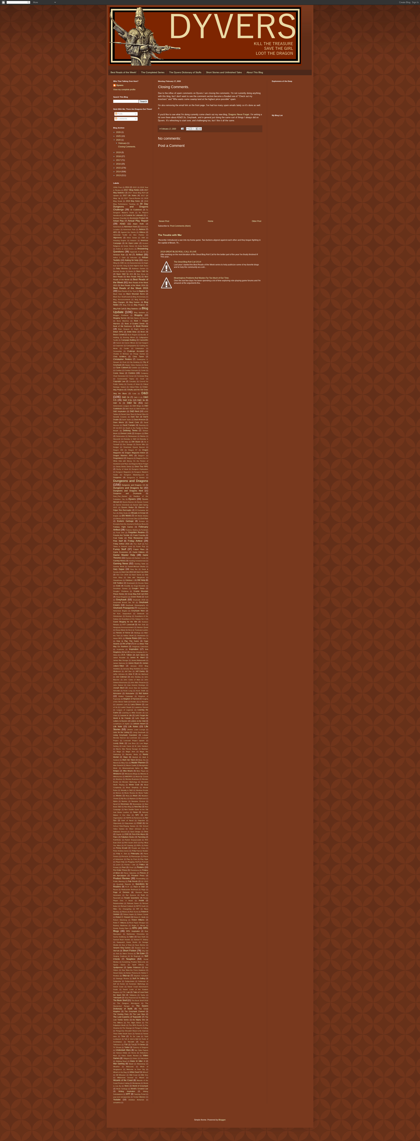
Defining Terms (130, 430)
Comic (143, 370)
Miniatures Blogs (131, 774)
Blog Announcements (121, 299)
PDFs (139, 845)
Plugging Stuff (133, 862)
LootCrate (133, 738)
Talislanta (132, 995)
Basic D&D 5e (142, 271)
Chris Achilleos (119, 357)
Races (115, 889)
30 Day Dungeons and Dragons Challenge (130, 206)
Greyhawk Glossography (135, 605)
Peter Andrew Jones (121, 851)
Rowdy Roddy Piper (121, 928)
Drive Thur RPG (141, 466)
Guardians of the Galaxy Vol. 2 (134, 619)
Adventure (117, 227)
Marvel (115, 763)
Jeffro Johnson (119, 674)
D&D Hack (129, 409)
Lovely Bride (118, 743)
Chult (124, 362)
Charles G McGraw (121, 354)
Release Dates (133, 903)
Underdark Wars (123, 1050)
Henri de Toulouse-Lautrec (138, 630)
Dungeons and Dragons (130, 481)
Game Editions (139, 552)
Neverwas (125, 804)
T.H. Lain (126, 992)
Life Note (117, 726)
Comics (131, 373)
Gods (118, 586)
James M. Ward (137, 657)
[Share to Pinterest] (200, 128)
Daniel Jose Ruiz (127, 414)
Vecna (133, 1053)
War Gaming (119, 1064)
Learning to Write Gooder (132, 713)
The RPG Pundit (135, 1025)
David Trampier (129, 425)
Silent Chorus (128, 953)
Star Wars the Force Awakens (133, 970)
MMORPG (129, 776)
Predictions (135, 870)
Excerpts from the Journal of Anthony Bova (129, 524)
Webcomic (130, 1066)
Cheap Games (139, 354)
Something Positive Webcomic (133, 962)
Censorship (117, 351)
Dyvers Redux (127, 507)
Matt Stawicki (118, 765)
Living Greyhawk (139, 732)
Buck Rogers (132, 335)
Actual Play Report (138, 220)
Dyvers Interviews (122, 505)
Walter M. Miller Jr (137, 1061)
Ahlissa (142, 232)
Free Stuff (118, 541)
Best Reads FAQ (134, 277)
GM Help (141, 580)
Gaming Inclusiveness (137, 561)
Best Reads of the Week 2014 (133, 285)
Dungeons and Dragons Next (128, 491)
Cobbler (134, 368)
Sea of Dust (127, 945)
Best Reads (118, 277)
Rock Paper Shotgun (137, 923)
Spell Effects (138, 965)
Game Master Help (124, 555)
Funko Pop (140, 546)
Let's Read (140, 718)
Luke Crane (126, 746)
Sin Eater (140, 953)
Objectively (117, 823)
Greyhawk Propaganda (123, 608)
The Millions (118, 1023)
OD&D (139, 823)
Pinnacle (125, 856)
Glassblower (117, 580)
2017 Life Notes (129, 195)
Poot (124, 867)
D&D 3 (136, 397)
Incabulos (120, 649)
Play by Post (132, 859)
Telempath (117, 998)
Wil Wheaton (121, 1075)
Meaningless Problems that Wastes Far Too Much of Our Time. (201, 278)
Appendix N (134, 252)
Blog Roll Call (118, 309)
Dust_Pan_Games (120, 496)
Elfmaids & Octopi (138, 513)
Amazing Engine (119, 240)
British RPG (118, 332)
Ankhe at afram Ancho (125, 249)
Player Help (120, 862)
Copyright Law (119, 381)
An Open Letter (131, 243)
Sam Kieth (141, 937)
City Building (134, 362)
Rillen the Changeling (122, 909)
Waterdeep (141, 1064)
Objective (141, 820)
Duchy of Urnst (122, 469)
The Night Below (134, 1023)
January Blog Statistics (131, 669)
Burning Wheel (129, 337)
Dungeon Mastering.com (134, 475)
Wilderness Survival (125, 1077)
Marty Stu (142, 760)
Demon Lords (126, 433)
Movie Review (129, 793)
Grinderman (117, 616)
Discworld (116, 439)
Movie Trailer (143, 793)
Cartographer (131, 346)
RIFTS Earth (141, 906)
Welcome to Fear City (135, 1069)
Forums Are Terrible (121, 535)
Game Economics (120, 552)
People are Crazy (138, 848)
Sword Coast (118, 987)
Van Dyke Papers (141, 1050)
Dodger (116, 447)
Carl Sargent (143, 343)
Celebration (139, 348)
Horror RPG (117, 638)
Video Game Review (129, 1055)
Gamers (129, 558)
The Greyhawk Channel (135, 1011)
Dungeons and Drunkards (127, 493)
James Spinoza (119, 663)
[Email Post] (182, 129)
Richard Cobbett (127, 906)
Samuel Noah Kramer (121, 939)
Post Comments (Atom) (180, 226)
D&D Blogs (137, 406)
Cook (142, 379)
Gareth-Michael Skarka (136, 566)
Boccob (145, 318)
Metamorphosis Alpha (131, 768)
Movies (119, 796)
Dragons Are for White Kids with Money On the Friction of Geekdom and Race (130, 461)
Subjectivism (129, 981)
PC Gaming (128, 845)
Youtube (117, 1100)
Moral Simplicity (132, 787)
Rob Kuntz (134, 912)
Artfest (139, 254)
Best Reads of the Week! (123, 72)
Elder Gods (123, 513)
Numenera (138, 818)
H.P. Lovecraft (128, 624)
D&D (144, 393)
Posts (119, 114)
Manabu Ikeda (132, 754)
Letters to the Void (138, 721)
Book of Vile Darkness (122, 326)
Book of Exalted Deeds (135, 324)
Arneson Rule (119, 255)
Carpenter (119, 346)
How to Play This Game (127, 641)
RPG (134, 928)
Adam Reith (138, 224)
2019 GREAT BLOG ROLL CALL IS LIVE (178, 252)
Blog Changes (119, 302)
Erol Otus (144, 518)
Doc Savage (128, 444)
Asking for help (131, 260)
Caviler (126, 348)
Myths (115, 801)
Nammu (124, 801)
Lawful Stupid (126, 707)
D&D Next (134, 411)
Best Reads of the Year (127, 291)
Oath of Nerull (127, 820)
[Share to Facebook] (197, 128)
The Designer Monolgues (128, 1003)
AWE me (123, 263)
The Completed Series (152, 72)
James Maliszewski (138, 660)
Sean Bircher (140, 945)
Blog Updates (139, 312)
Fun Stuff (137, 544)
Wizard (141, 1077)
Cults (134, 393)
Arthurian (133, 257)
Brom (143, 332)
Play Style (144, 859)
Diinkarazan (132, 436)
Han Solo (141, 624)
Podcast (145, 862)
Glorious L (130, 580)
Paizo (115, 837)
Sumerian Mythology (137, 984)
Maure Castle (131, 765)
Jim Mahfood (143, 674)
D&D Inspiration (119, 411)
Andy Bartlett (143, 246)
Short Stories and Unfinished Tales (224, 72)
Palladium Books (127, 837)
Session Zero (140, 948)
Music (135, 796)
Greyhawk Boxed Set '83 (124, 602)
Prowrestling (140, 878)
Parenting (141, 837)
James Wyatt (133, 663)
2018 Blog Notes (133, 201)
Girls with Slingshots (136, 577)
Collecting (144, 368)
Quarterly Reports (123, 884)
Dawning (142, 425)
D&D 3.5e (127, 400)
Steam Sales (118, 973)
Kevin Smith (140, 691)
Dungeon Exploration (140, 469)
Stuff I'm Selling (138, 978)
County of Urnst (133, 384)
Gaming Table (140, 564)
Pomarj (115, 867)
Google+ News (138, 588)
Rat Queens (131, 895)
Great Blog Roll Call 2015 (138, 594)
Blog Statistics (132, 309)
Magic (119, 751)
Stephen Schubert (141, 976)
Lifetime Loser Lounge (136, 729)
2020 (118, 140)
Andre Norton (129, 246)
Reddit (141, 900)
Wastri (131, 1064)
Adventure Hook (130, 227)
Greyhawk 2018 (139, 600)
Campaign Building (128, 340)
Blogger (222, 1120)
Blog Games (134, 302)
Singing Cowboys (120, 956)
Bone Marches (123, 321)
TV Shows (117, 1047)
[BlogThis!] (190, 128)
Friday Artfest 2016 (121, 544)
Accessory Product (137, 218)
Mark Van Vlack (128, 760)
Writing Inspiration (126, 1091)
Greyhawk (121, 599)
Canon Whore (130, 343)
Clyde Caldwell (122, 368)
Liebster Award (139, 724)
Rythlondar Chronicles (136, 934)
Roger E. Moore (138, 925)
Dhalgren (138, 433)
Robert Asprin (128, 914)
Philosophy (135, 854)
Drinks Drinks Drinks (123, 466)
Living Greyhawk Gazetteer (125, 735)
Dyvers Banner (128, 502)
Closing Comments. (127, 147)
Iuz (125, 652)
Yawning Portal (140, 1094)
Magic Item (130, 751)
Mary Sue (124, 763)
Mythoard (142, 798)
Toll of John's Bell (131, 1039)
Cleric (146, 365)
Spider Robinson (134, 967)
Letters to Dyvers (120, 721)
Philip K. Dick (121, 854)
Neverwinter (137, 804)
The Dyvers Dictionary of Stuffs (185, 72)
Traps (142, 1042)
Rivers (124, 912)
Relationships (118, 903)
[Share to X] (194, 128)
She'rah (116, 951)
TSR (126, 1045)
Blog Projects (139, 305)
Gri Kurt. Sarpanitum (122, 613)
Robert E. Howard (123, 917)
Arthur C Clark (119, 257)
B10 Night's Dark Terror (139, 266)
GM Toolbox (118, 583)
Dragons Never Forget (238, 114)
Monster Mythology (129, 782)
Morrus (118, 793)
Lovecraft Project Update (134, 740)
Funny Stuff (119, 549)
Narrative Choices (138, 801)
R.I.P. (127, 887)
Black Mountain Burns (135, 294)
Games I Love (140, 558)
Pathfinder (117, 840)
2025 (118, 136)
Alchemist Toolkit (120, 235)
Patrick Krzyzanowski (133, 840)
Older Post (256, 221)
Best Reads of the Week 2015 (130, 288)
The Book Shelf (120, 1000)
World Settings (121, 1089)
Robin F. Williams (119, 923)
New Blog (127, 807)
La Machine (143, 702)
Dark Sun (135, 417)
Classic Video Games (133, 365)
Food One (120, 532)
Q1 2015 (144, 881)
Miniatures (117, 774)
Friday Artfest (135, 540)
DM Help (124, 442)
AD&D (122, 224)
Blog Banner (140, 299)
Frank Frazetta (139, 535)
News (135, 812)
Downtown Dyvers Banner (134, 447)
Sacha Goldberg (119, 937)
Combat (119, 370)
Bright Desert (139, 329)
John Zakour (118, 685)
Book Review (142, 326)
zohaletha (117, 1102)
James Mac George (120, 660)
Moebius (119, 779)
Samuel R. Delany (141, 939)
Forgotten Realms (136, 532)
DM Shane (136, 442)
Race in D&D (139, 887)
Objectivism (129, 823)
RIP (137, 909)
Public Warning (119, 881)
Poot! (131, 867)
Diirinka (143, 436)
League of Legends (124, 710)
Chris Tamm (138, 357)
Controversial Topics (125, 379)
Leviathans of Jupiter (121, 724)
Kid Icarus (143, 693)
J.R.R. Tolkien (126, 655)
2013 (118, 175)
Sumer (122, 984)
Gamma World (118, 566)
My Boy (124, 798)
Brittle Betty (132, 332)
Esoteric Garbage (125, 521)
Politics (142, 865)
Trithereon (117, 1045)
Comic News (118, 373)
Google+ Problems (120, 591)
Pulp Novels (133, 881)
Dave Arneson (139, 420)
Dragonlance (118, 458)
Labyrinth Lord (121, 704)
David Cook (134, 422)
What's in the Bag (120, 1072)
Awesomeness (135, 263)
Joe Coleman (121, 677)
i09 (135, 644)
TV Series (141, 1045)
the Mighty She (139, 1020)
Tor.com (131, 1042)
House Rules (131, 638)
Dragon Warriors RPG (123, 455)
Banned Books (119, 271)
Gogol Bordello (140, 586)
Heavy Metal (120, 630)
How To (145, 638)
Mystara (133, 798)
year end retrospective (121, 1097)
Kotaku (133, 702)
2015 (118, 168)
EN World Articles (141, 516)
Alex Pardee (138, 235)
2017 (118, 160)
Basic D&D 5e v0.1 (124, 274)
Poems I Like (129, 865)
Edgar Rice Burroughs (122, 510)
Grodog (128, 616)
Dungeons (117, 477)
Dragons (130, 458)
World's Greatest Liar (139, 1089)
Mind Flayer (140, 771)
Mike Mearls (128, 771)
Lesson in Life (126, 715)
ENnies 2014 (121, 518)
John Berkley (136, 677)
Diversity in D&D (130, 439)
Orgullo (118, 834)
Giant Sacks (136, 575)
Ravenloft (116, 898)
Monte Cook (134, 785)
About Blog (255, 72)
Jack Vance (140, 655)
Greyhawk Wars (138, 611)
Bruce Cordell (118, 335)
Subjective (117, 981)
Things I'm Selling (141, 1028)
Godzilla (127, 586)
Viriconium (144, 1058)
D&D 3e (141, 400)
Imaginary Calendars (140, 646)
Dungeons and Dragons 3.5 (133, 485)
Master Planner (138, 762)
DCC (120, 428)
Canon (118, 343)
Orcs (146, 832)
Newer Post (164, 221)
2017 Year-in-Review (132, 198)
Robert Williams (138, 920)
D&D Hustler (141, 409)
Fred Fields (118, 538)
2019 (118, 152)
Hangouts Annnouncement (123, 627)
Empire (115, 516)
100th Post (117, 187)
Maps (125, 757)
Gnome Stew (143, 583)
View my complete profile (124, 89)
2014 (118, 171)
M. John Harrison (141, 746)
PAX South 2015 (130, 843)
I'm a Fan (127, 644)
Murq (127, 796)
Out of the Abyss (138, 834)
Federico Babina (132, 530)
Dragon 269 (118, 450)
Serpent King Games (122, 948)
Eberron (141, 507)
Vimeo (135, 1058)
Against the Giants (128, 232)
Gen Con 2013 (127, 572)
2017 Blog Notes (131, 190)
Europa (142, 521)
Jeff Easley (140, 671)
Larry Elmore (136, 704)
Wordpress (136, 1083)
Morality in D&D (127, 790)
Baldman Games (138, 268)
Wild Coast (133, 1075)
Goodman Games (120, 588)
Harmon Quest (142, 627)
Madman (145, 749)
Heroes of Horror (123, 633)
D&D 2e (125, 397)
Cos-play (132, 381)
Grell (146, 597)
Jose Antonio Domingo (136, 685)
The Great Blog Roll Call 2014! (187, 262)
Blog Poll (126, 305)
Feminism (144, 530)
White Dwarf (134, 1072)
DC (114, 428)
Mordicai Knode (142, 790)
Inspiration (133, 649)
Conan (131, 376)
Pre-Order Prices (120, 870)
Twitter (127, 1047)
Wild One (144, 1075)
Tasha (143, 995)
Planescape (135, 856)
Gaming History (119, 561)
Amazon (133, 240)
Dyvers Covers (142, 502)
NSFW (128, 818)
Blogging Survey (119, 318)
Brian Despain (124, 329)
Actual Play (118, 221)
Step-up (126, 975)
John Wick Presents (138, 682)
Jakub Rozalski (119, 657)
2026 (118, 132)
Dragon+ (141, 455)
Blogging (138, 315)
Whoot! (145, 1072)
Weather (116, 1066)
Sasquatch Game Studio (127, 942)
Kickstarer (117, 693)
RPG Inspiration (133, 931)
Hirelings (137, 633)
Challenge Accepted (135, 351)
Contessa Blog (142, 376)
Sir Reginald (135, 956)
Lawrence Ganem (141, 707)
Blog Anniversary (139, 297)
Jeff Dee (128, 671)
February (122, 143)
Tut (132, 1045)
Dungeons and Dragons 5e (128, 487)
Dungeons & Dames (136, 477)
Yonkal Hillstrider (139, 1097)
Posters (140, 867)
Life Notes (133, 726)
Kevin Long (127, 691)
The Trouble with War (170, 235)
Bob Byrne (134, 318)
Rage (143, 889)
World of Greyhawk (140, 1086)
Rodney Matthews (120, 925)
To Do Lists (135, 1036)
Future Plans (138, 549)
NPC (137, 815)
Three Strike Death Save (122, 1034)
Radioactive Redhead (129, 889)
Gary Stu (134, 569)
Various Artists (121, 1053)
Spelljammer (118, 967)
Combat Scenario (131, 370)
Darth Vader (126, 420)
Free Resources (135, 538)
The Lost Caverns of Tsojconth (127, 1017)
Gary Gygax (118, 569)
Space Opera (119, 965)
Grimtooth (140, 613)
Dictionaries (120, 436)
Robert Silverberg (120, 920)
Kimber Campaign (125, 696)
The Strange (127, 1028)
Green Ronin (136, 597)
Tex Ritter (142, 998)
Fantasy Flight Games (123, 527)
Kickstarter (130, 693)
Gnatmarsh (131, 583)
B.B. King (123, 266)
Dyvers (119, 85)
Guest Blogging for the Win (125, 622)
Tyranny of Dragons (140, 1047)
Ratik (143, 895)
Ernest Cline (133, 518)
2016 (118, 164)
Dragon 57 (132, 450)
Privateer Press (138, 876)
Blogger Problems (120, 315)
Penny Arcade (121, 848)
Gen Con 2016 (122, 575)
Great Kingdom (122, 597)
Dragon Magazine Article (135, 453)
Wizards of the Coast (123, 1080)
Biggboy (142, 291)
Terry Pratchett (130, 998)
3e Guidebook (136, 210)
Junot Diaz (133, 688)
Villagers (126, 1058)
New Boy (138, 807)
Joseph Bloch (119, 688)
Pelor (146, 845)
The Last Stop (139, 1014)
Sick (117, 953)
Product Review (121, 878)
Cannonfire (143, 340)
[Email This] (187, 128)
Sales (131, 937)
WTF (128, 1094)
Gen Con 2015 (142, 572)
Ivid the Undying (136, 652)
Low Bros (132, 743)
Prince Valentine (130, 873)
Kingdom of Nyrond (131, 699)
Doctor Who (140, 444)
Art (130, 255)
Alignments (117, 238)
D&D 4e (117, 403)
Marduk (135, 757)
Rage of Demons (121, 892)
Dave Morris (118, 422)
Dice (146, 433)
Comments (122, 119)
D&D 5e (131, 402)
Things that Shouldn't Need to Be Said (131, 1031)
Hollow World (128, 635)
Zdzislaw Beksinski (136, 1100)
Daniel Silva (141, 414)
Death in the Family (133, 428)
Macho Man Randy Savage (127, 749)
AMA (143, 238)
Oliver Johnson (135, 829)
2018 (118, 156)
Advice (142, 229)
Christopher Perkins (122, 359)
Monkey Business (132, 779)
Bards (130, 271)
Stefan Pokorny (132, 973)
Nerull (115, 804)
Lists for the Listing (121, 732)
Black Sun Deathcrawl (121, 297)
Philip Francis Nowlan (140, 851)
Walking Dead (121, 1061)
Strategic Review (122, 978)
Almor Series (132, 238)
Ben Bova (141, 274)
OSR (126, 834)
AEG (115, 232)
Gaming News (120, 563)
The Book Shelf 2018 (140, 1000)
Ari (144, 252)
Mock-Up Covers (142, 776)
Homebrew (141, 635)
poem (118, 865)
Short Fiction (129, 950)
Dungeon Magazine (123, 472)
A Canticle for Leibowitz (133, 215)
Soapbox (130, 959)
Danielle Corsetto (120, 417)
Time (123, 1036)
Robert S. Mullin (140, 917)
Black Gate (117, 294)
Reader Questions (131, 898)
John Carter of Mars (132, 680)
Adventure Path (129, 229)
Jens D (131, 674)
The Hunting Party (121, 1014)
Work (127, 1086)
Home (210, 221)
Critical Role (134, 387)
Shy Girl (145, 951)
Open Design (135, 832)
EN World (126, 516)
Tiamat (137, 1034)
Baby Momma (122, 268)
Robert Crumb (142, 914)
